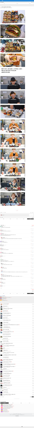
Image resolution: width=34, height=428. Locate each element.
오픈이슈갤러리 (2, 2)
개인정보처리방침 (14, 414)
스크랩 (32, 212)
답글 (1, 269)
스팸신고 (5, 212)
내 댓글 (17, 3)
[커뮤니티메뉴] (0, 0)
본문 (10, 293)
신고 (3, 212)
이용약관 (10, 414)
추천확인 (1, 212)
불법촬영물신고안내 (22, 414)
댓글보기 (30, 293)
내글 (4, 3)
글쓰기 (33, 2)
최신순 (5, 225)
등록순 (3, 225)
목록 (3, 293)
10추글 (29, 3)
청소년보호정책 (18, 414)
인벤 (2, 0)
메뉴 (0, 217)
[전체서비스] (33, 0)
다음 (23, 293)
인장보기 (2, 217)
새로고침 (33, 225)
